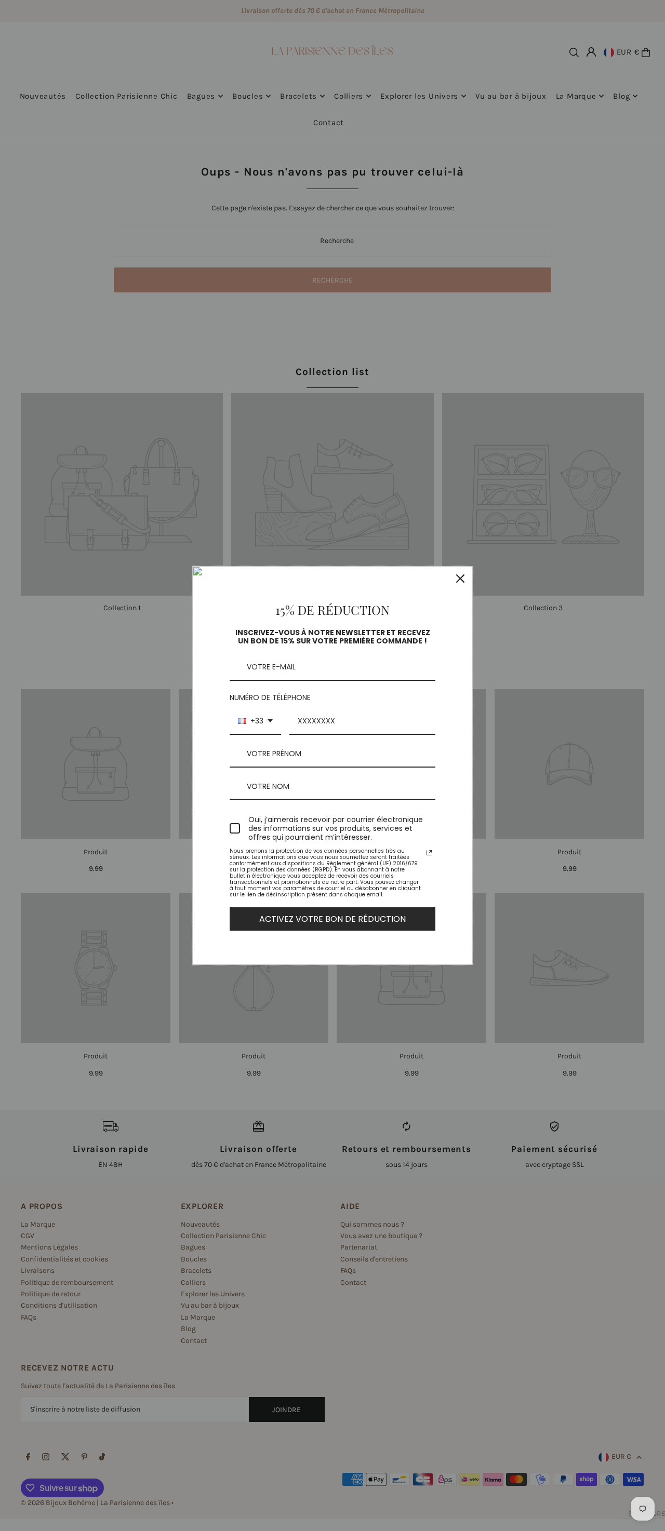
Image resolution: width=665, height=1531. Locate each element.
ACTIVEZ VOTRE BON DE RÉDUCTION (332, 919)
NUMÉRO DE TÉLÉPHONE (270, 697)
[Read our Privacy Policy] (429, 853)
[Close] (460, 578)
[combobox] (255, 721)
